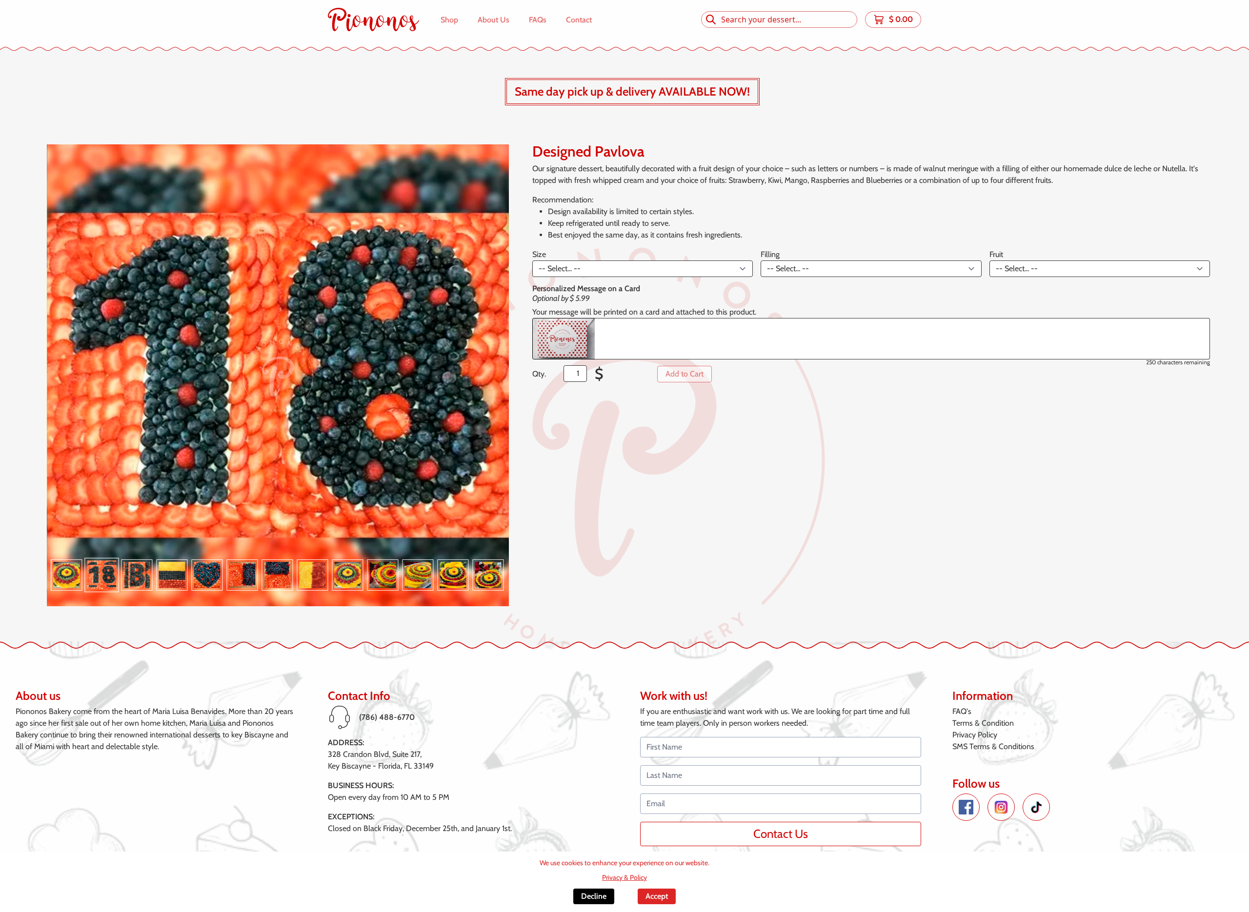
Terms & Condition (983, 723)
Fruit (996, 254)
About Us (493, 19)
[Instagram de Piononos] (1001, 807)
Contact (579, 19)
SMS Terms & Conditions (993, 746)
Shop (449, 19)
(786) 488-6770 (387, 717)
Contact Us (780, 834)
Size (539, 254)
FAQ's (961, 711)
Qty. (539, 373)
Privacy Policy (974, 734)
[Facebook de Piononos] (966, 807)
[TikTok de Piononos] (1036, 807)
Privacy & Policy (624, 877)
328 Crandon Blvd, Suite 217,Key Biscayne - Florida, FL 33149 (381, 760)
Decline (593, 896)
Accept (656, 896)
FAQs (537, 19)
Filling (770, 254)
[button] (67, 575)
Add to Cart (684, 373)
